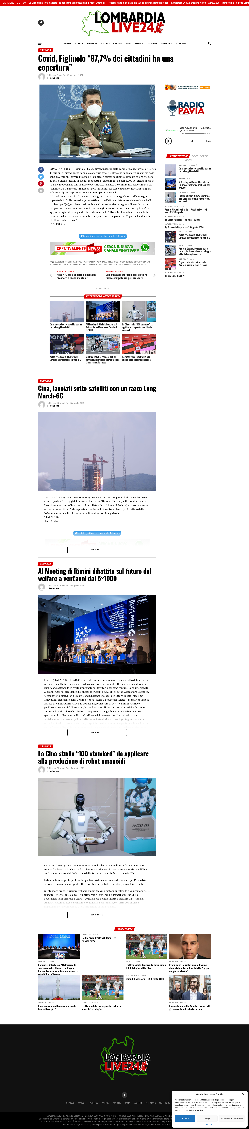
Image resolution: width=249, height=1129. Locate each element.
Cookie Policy (208, 1124)
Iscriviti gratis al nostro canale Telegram (104, 236)
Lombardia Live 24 (59, 265)
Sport (128, 43)
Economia (117, 43)
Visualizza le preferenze (232, 1118)
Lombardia (92, 43)
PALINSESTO (152, 43)
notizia (103, 265)
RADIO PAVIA (181, 43)
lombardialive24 (79, 265)
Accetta (185, 1118)
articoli (78, 262)
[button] (243, 1094)
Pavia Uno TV (166, 43)
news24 (93, 265)
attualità (90, 262)
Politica (104, 43)
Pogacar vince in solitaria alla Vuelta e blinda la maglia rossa (95, 2)
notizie (113, 265)
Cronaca (79, 43)
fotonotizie (127, 262)
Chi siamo (67, 43)
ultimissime (125, 265)
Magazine (139, 43)
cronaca (102, 262)
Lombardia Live (142, 262)
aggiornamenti (64, 262)
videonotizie (140, 265)
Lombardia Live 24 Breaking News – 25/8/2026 (153, 2)
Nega (207, 1118)
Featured (113, 262)
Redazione (54, 78)
